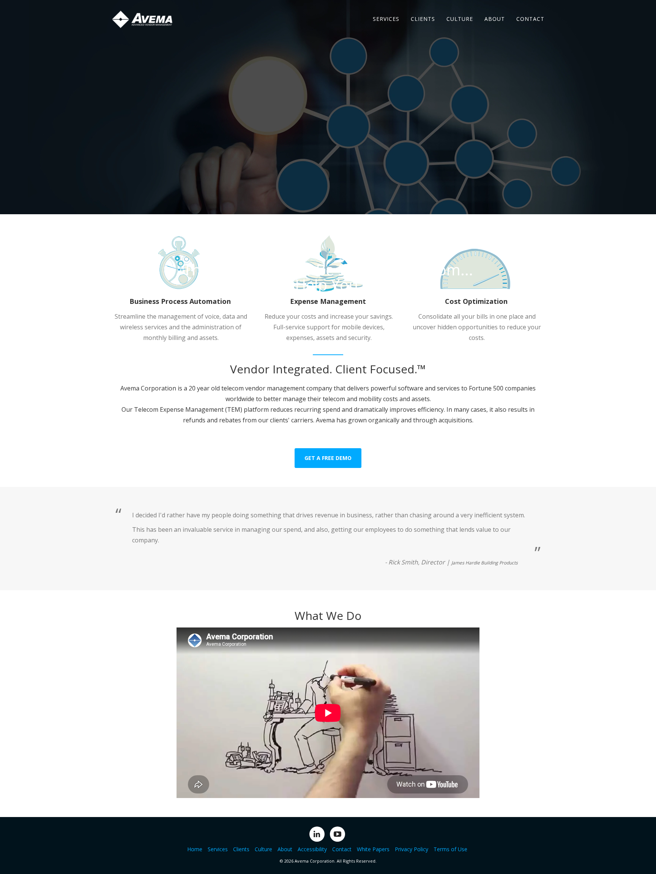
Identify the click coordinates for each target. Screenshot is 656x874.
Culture (459, 18)
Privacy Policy (411, 849)
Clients (423, 18)
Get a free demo (328, 457)
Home (194, 849)
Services (386, 18)
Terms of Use (450, 849)
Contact (530, 18)
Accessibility (312, 849)
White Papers (373, 849)
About (494, 18)
